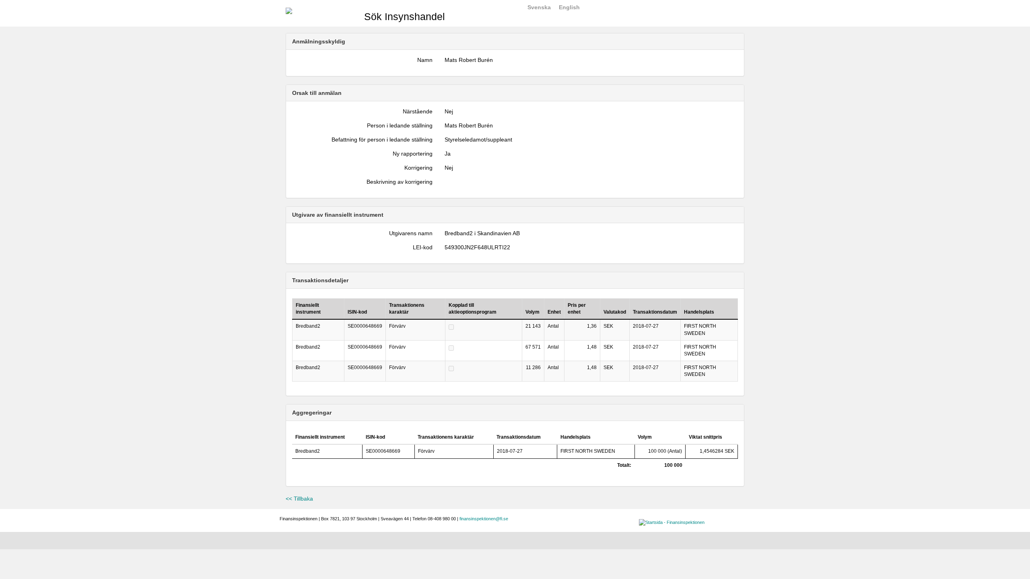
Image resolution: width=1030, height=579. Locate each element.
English (569, 7)
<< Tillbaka (299, 498)
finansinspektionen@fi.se (483, 518)
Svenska (539, 7)
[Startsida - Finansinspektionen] (289, 10)
